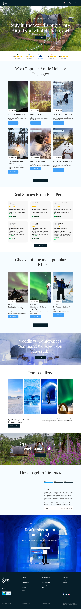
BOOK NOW (13, 123)
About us (24, 587)
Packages (65, 580)
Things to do (65, 577)
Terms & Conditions (26, 603)
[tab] (48, 481)
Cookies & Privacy (46, 603)
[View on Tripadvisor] (10, 203)
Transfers (24, 580)
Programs (65, 582)
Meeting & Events (46, 577)
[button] (65, 3)
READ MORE (40, 37)
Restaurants (24, 585)
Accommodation (25, 582)
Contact (23, 590)
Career (43, 587)
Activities (24, 577)
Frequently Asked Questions (48, 585)
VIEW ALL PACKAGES (41, 180)
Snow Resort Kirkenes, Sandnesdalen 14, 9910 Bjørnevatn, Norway (9, 587)
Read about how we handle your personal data (40, 563)
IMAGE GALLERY (14, 426)
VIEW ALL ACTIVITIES (40, 325)
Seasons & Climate (46, 582)
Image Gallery (45, 580)
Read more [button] (11, 213)
